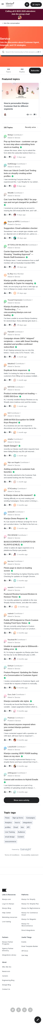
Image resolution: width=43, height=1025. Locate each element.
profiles (8, 827)
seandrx (11, 587)
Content (21, 837)
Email (16, 827)
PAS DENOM (12, 535)
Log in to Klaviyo (8, 904)
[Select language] (27, 4)
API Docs (25, 951)
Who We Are (6, 967)
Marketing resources (9, 917)
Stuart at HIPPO (14, 221)
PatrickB (11, 332)
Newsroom (6, 971)
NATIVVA (11, 387)
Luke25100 (12, 747)
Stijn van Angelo (14, 462)
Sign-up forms (18, 818)
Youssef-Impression (15, 300)
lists (22, 827)
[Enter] (2, 52)
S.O (9, 413)
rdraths (10, 439)
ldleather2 (11, 364)
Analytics (8, 822)
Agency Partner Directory (7, 949)
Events (24, 942)
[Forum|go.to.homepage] (10, 4)
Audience (21, 832)
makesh (11, 613)
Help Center (6, 913)
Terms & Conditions (12, 855)
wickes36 (11, 512)
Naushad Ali (12, 640)
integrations (27, 822)
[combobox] (21, 52)
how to (17, 822)
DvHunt (10, 666)
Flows (7, 818)
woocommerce (10, 841)
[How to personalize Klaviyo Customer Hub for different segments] (20, 100)
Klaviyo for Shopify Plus (30, 904)
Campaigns (30, 818)
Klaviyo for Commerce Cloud (30, 914)
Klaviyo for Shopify (28, 899)
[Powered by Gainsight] (21, 850)
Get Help (25, 955)
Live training (6, 921)
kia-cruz (11, 561)
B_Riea (10, 274)
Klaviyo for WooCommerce (27, 925)
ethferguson (12, 773)
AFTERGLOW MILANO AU (18, 245)
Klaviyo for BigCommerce (31, 908)
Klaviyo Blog (6, 908)
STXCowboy (12, 488)
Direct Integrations (28, 930)
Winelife (11, 193)
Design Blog (6, 985)
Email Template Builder (30, 946)
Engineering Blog (8, 980)
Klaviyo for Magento (29, 919)
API (28, 827)
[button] (37, 1019)
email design (10, 837)
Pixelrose (11, 718)
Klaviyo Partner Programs (7, 943)
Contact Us (6, 989)
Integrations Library (9, 955)
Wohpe (10, 135)
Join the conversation (12, 23)
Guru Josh (12, 694)
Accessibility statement (29, 855)
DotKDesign (12, 164)
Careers (5, 976)
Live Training (10, 832)
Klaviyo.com (6, 899)
